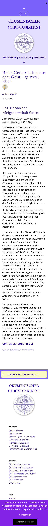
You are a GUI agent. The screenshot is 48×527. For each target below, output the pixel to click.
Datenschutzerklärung (25, 522)
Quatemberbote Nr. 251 (17, 344)
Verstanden (25, 514)
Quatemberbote (10, 349)
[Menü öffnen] (24, 9)
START (24, 14)
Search (46, 3)
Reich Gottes (27, 349)
